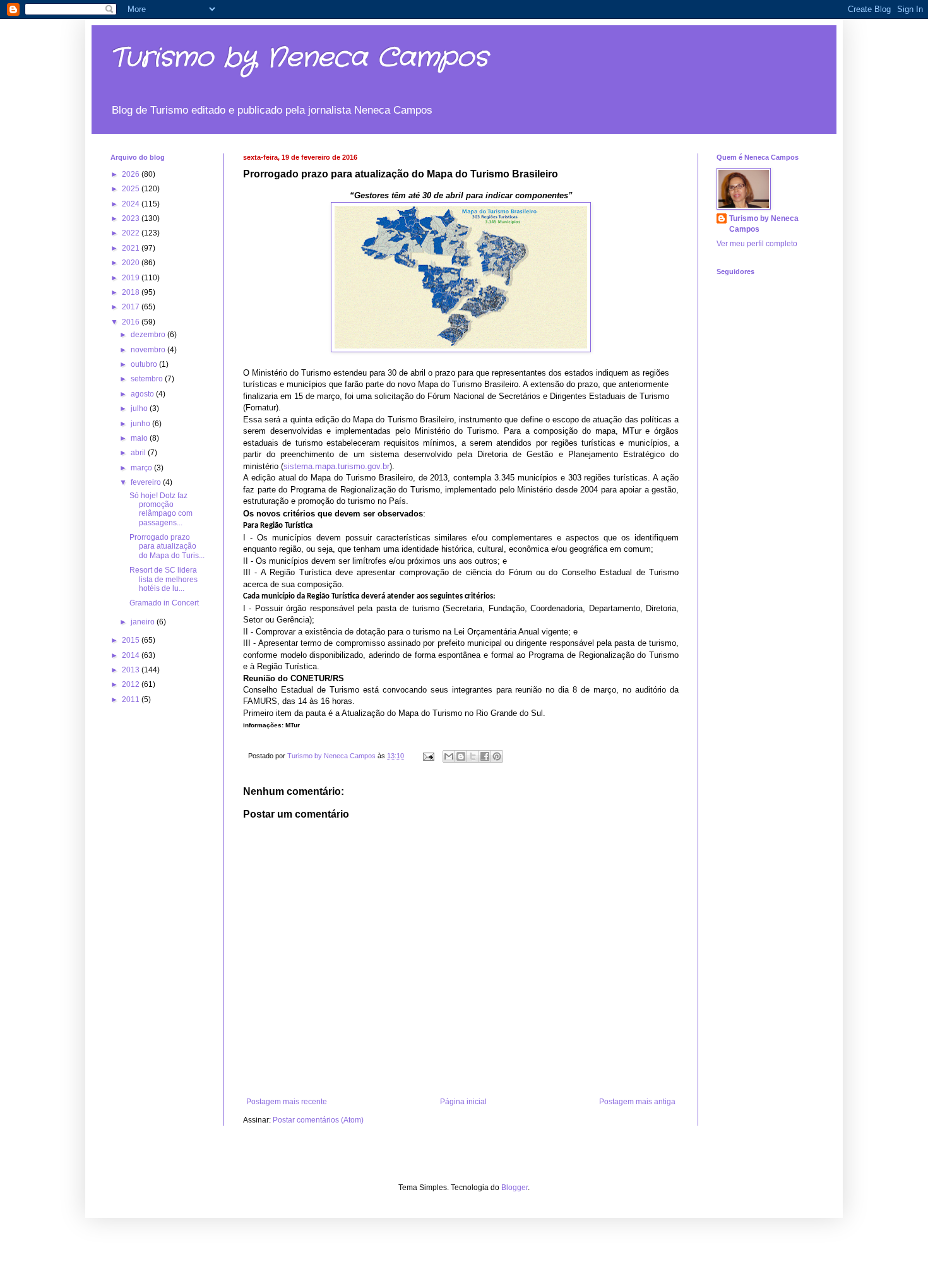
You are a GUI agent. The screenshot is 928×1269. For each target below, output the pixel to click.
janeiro (144, 621)
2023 (131, 218)
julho (140, 408)
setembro (148, 378)
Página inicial (463, 1101)
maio (140, 438)
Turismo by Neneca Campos (299, 58)
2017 (131, 306)
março (142, 467)
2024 (131, 204)
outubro (145, 364)
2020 (131, 262)
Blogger (514, 1187)
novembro (149, 349)
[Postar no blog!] (461, 756)
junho (141, 423)
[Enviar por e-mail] (449, 756)
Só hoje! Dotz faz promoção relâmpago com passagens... (161, 509)
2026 (131, 174)
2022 (131, 233)
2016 (131, 322)
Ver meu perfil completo (757, 243)
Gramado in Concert (164, 603)
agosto (143, 394)
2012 (131, 684)
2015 (131, 640)
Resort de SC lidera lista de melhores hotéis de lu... (163, 579)
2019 (131, 277)
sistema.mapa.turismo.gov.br (336, 466)
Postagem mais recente (286, 1101)
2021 (131, 248)
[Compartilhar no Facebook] (485, 756)
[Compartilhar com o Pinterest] (497, 756)
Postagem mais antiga (637, 1101)
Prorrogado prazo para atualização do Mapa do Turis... (167, 546)
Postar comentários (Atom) (318, 1120)
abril (139, 452)
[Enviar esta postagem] (428, 756)
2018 (131, 292)
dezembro (149, 334)
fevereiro (147, 482)
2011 (131, 699)
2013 (131, 669)
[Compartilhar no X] (473, 756)
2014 (131, 655)
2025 (131, 188)
